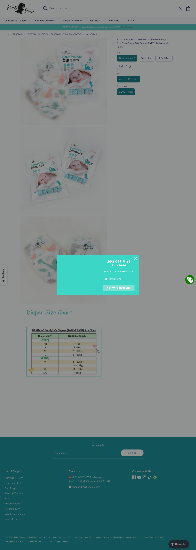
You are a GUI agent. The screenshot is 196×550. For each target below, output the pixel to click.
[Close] (135, 258)
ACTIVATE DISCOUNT (118, 287)
